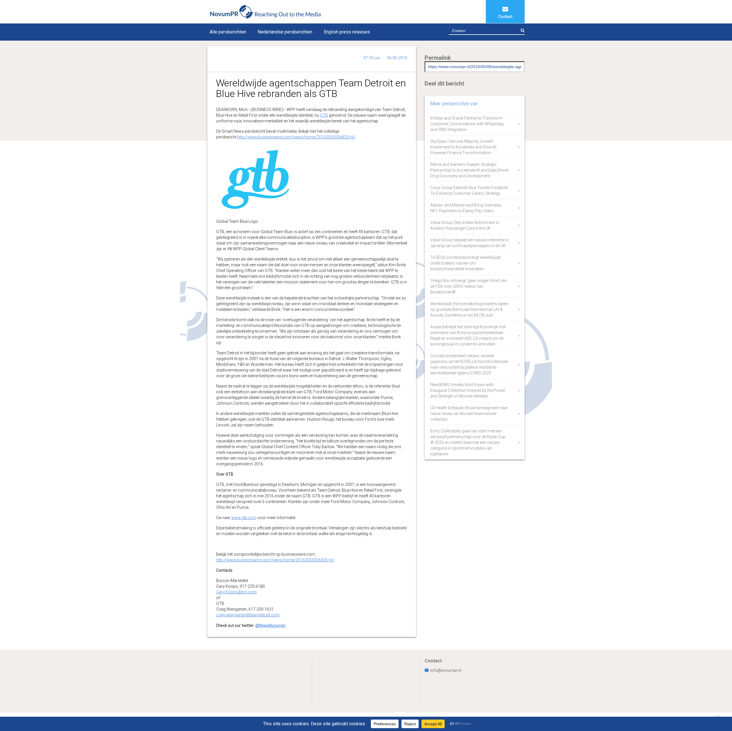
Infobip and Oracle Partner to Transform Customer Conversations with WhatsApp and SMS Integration (467, 124)
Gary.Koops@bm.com (236, 592)
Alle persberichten (228, 32)
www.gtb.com (243, 517)
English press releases (347, 32)
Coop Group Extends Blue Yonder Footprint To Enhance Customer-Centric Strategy (469, 190)
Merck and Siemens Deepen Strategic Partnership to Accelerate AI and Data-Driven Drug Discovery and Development (469, 170)
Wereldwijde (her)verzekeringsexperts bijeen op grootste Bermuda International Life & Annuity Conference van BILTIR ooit (469, 309)
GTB (324, 115)
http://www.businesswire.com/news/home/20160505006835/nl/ (296, 137)
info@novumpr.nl (445, 670)
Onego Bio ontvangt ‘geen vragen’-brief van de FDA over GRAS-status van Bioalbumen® (468, 286)
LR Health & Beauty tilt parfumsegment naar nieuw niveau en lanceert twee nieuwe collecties (469, 414)
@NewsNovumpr (270, 625)
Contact (505, 16)
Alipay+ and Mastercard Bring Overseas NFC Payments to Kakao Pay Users (465, 208)
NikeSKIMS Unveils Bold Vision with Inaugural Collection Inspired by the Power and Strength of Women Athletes (467, 390)
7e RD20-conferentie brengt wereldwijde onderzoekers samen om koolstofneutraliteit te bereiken (465, 263)
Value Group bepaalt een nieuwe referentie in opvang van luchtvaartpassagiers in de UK (469, 243)
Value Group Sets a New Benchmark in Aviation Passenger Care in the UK (464, 225)
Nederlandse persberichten (285, 32)
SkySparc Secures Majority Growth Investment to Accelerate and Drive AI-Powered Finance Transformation (463, 147)
